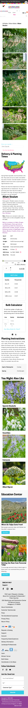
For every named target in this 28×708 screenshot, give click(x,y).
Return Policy (5, 621)
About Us (6, 596)
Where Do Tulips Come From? (12, 525)
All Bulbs (5, 23)
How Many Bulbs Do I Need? (12, 329)
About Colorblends (7, 607)
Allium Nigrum (8, 487)
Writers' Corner (6, 656)
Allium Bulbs (12, 23)
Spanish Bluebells (9, 406)
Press (3, 613)
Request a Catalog (17, 594)
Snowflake (6, 433)
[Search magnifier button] (26, 16)
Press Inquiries (14, 598)
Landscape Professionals (17, 596)
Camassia (6, 460)
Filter (9, 12)
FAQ (6, 594)
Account (4, 636)
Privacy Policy (5, 619)
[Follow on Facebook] (3, 589)
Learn (14, 12)
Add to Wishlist (21, 264)
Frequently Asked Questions (9, 639)
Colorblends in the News (8, 662)
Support (3, 633)
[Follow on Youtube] (12, 589)
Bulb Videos (4, 659)
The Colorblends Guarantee (9, 616)
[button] (26, 2)
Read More (5, 532)
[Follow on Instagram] (7, 589)
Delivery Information (7, 642)
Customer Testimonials (8, 610)
